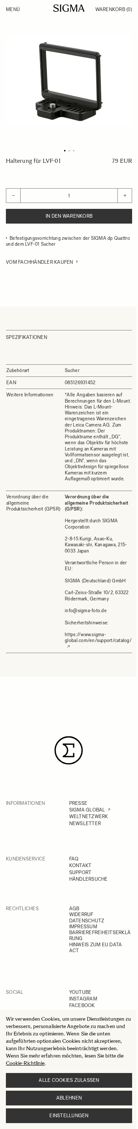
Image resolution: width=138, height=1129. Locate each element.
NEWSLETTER (85, 823)
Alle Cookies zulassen (69, 1080)
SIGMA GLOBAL (87, 810)
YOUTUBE (80, 992)
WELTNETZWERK (88, 816)
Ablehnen (69, 1098)
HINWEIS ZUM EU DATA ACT (95, 947)
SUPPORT (80, 872)
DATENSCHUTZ (87, 920)
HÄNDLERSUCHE (88, 879)
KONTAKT (80, 865)
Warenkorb (113, 9)
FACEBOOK (82, 1005)
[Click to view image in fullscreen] (69, 81)
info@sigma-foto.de (86, 610)
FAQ (74, 859)
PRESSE (78, 803)
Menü (13, 9)
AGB (74, 908)
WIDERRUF (81, 914)
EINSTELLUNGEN (68, 1115)
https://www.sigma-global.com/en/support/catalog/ (98, 637)
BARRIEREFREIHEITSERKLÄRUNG (100, 935)
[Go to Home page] (69, 8)
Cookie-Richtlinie (25, 1063)
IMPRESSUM (83, 926)
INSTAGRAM (83, 999)
